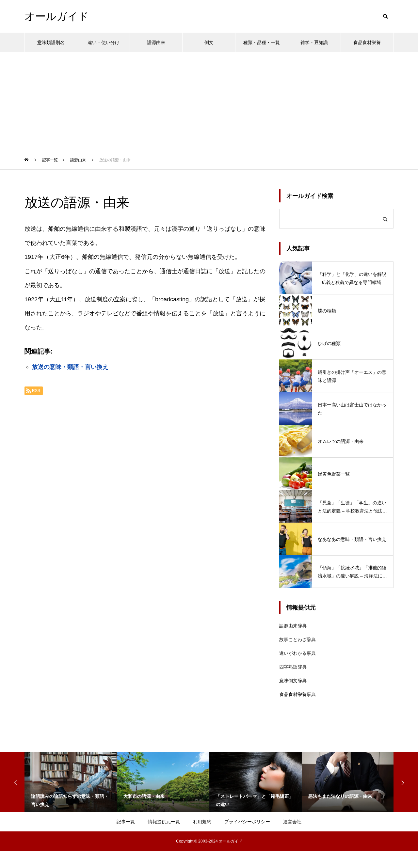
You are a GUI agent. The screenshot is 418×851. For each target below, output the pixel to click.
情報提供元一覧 (164, 821)
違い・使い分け (104, 42)
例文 (209, 42)
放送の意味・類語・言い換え (70, 367)
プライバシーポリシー (247, 821)
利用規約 (202, 821)
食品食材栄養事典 (297, 694)
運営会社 (292, 821)
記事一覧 (126, 821)
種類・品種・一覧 (261, 42)
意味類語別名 (51, 42)
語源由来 (156, 42)
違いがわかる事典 (297, 653)
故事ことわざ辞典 (297, 639)
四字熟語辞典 (293, 667)
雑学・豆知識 (314, 42)
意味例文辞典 (293, 680)
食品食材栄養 (367, 42)
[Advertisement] (209, 101)
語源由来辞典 (293, 625)
